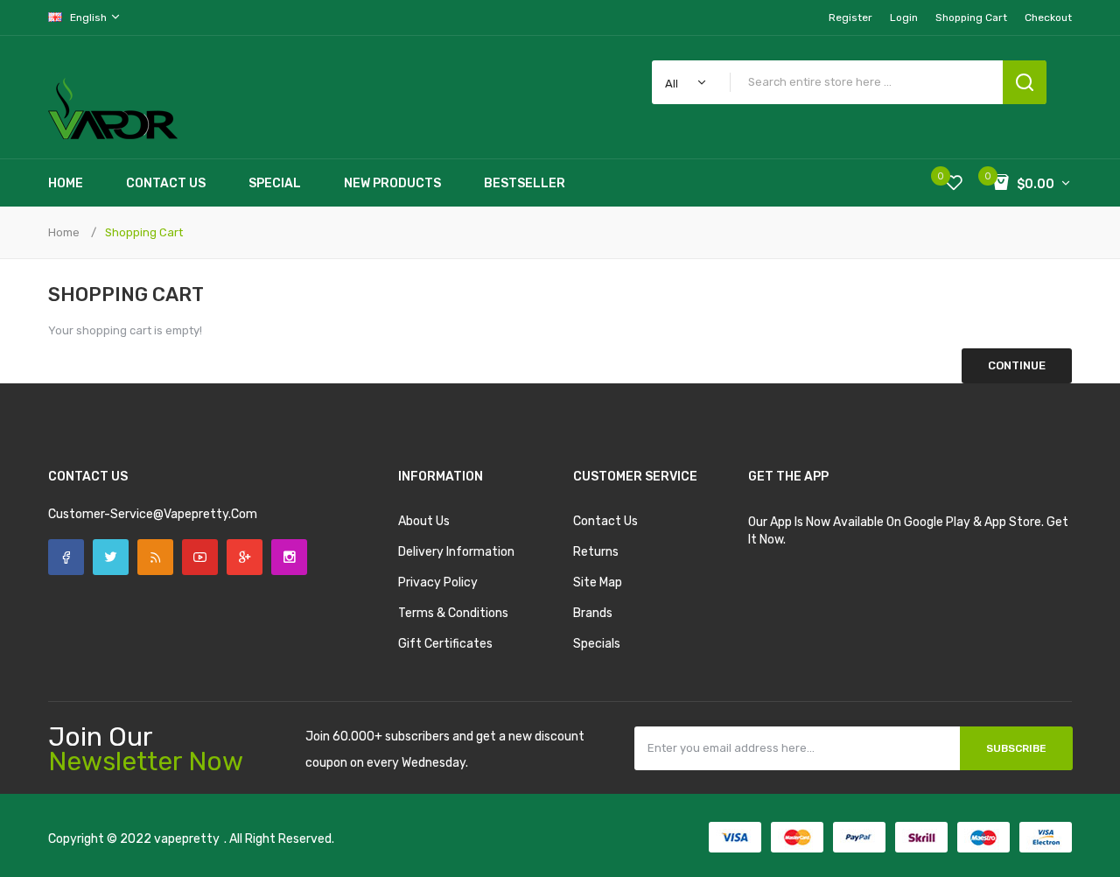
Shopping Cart (144, 232)
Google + (244, 557)
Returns (596, 551)
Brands (592, 613)
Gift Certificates (445, 643)
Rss (155, 557)
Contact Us (605, 521)
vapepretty (187, 838)
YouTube (200, 557)
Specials (596, 643)
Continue (1017, 365)
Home (64, 232)
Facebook (66, 557)
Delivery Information (456, 551)
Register (850, 17)
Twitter (111, 557)
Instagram (289, 557)
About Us (424, 521)
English (89, 17)
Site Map (597, 582)
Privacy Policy (438, 582)
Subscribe (1016, 748)
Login (904, 17)
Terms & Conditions (453, 613)
